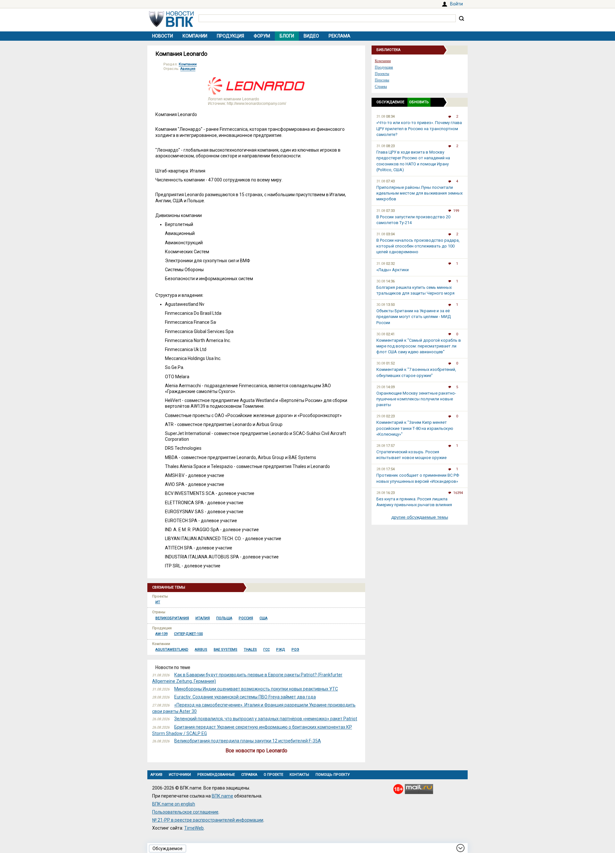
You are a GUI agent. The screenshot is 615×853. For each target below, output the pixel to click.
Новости (162, 35)
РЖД (280, 650)
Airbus (201, 650)
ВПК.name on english (173, 804)
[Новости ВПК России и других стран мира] (171, 25)
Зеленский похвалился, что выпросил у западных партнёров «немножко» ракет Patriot (265, 718)
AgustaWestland (171, 650)
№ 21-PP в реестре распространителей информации (207, 820)
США (263, 618)
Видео (311, 35)
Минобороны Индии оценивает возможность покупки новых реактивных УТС (256, 688)
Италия (202, 618)
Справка (249, 775)
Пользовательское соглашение (185, 812)
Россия (246, 618)
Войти (456, 3)
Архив (156, 775)
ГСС (266, 650)
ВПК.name (222, 796)
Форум (262, 35)
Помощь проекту (333, 775)
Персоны (382, 80)
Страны (381, 86)
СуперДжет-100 (188, 634)
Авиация (187, 69)
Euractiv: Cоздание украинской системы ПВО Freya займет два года (245, 696)
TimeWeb (194, 828)
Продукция (230, 35)
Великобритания (172, 618)
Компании (195, 35)
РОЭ (295, 650)
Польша (224, 618)
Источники (180, 775)
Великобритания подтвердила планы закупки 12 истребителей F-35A (247, 740)
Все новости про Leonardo (256, 751)
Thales (250, 650)
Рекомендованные (216, 775)
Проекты (382, 73)
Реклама (339, 35)
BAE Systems (225, 650)
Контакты (299, 775)
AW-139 (161, 634)
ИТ (157, 602)
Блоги (287, 35)
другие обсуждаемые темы (419, 517)
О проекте (273, 775)
